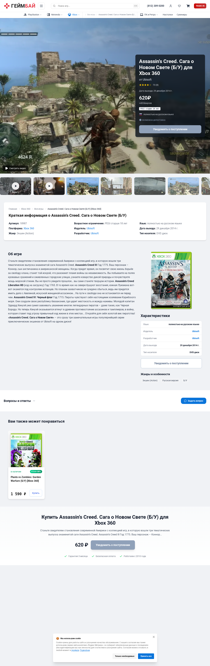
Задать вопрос (195, 401)
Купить (35, 493)
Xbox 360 (25, 209)
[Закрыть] (153, 636)
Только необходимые (124, 656)
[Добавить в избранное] (39, 432)
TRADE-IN (200, 6)
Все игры (91, 15)
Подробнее (85, 650)
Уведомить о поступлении (170, 129)
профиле (75, 650)
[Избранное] (179, 5)
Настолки (168, 14)
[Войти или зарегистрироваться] (170, 5)
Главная (13, 209)
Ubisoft (91, 228)
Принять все (146, 656)
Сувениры (182, 14)
